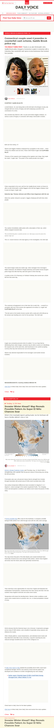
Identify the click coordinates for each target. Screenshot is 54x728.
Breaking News (11, 13)
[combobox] (9, 3)
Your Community (22, 13)
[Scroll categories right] (52, 13)
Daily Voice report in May (13, 668)
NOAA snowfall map (11, 518)
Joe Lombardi (11, 465)
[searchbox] (10, 3)
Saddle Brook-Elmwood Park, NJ (17, 33)
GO (49, 18)
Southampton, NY (11, 399)
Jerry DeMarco (11, 98)
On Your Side (33, 13)
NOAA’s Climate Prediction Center (14, 470)
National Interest (44, 13)
